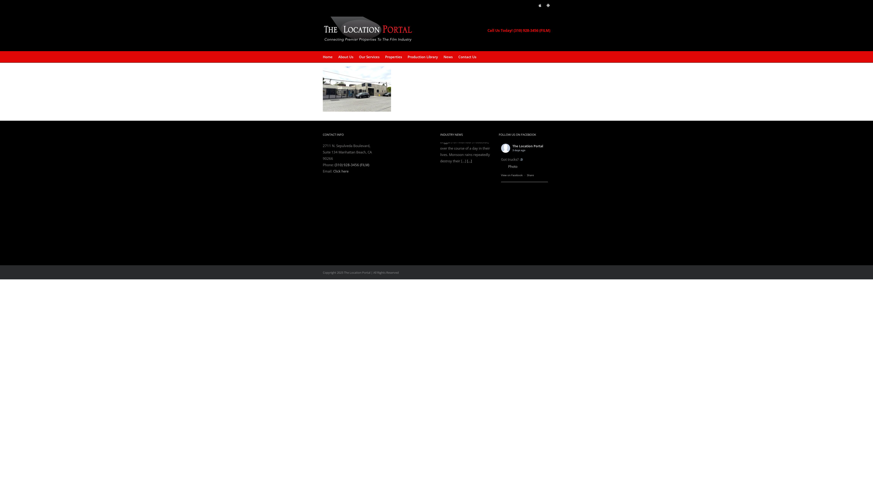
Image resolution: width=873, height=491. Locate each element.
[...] (469, 246)
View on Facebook (512, 175)
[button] (483, 57)
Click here (341, 171)
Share (530, 175)
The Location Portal (527, 146)
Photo (512, 166)
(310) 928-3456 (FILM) (352, 165)
